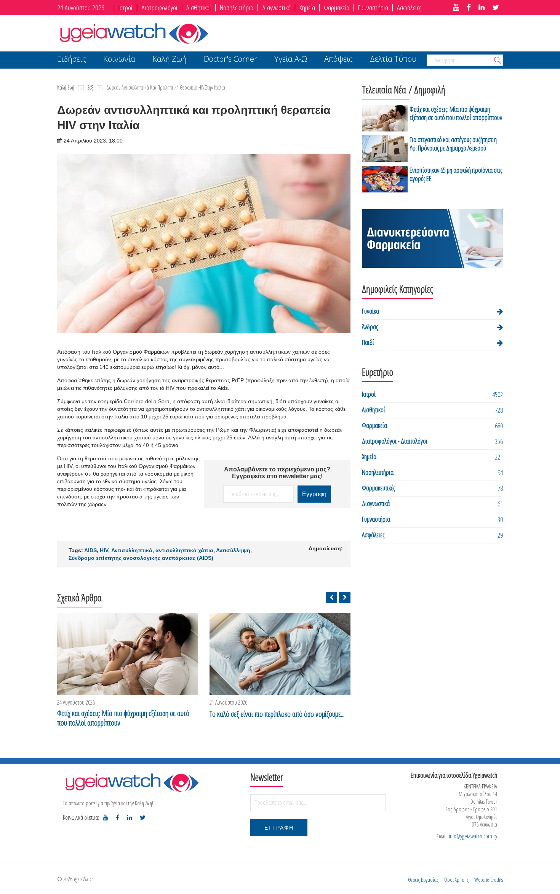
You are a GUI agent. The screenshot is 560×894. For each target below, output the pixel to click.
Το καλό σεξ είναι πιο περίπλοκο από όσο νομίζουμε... (277, 714)
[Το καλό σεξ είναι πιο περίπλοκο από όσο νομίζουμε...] (280, 654)
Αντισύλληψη (233, 550)
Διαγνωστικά (276, 7)
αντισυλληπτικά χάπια (184, 550)
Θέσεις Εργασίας (423, 879)
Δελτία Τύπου (393, 59)
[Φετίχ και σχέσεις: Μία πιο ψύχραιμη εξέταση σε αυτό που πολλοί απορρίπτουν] (127, 654)
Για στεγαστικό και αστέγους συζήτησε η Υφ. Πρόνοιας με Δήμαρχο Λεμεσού (453, 143)
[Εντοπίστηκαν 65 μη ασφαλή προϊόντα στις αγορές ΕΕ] (385, 179)
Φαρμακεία (336, 7)
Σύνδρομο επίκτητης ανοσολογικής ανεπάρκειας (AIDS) (141, 558)
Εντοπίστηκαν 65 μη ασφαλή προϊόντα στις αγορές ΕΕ (456, 174)
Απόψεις (338, 59)
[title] (456, 7)
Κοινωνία (119, 59)
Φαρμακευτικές (378, 487)
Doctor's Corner (230, 59)
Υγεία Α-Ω (290, 59)
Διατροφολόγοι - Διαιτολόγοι (394, 440)
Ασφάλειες (409, 7)
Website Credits (488, 879)
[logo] (131, 782)
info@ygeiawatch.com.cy (473, 836)
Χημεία (307, 7)
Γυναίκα (370, 311)
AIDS (90, 550)
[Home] (133, 32)
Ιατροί (125, 7)
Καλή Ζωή (169, 59)
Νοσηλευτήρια (236, 7)
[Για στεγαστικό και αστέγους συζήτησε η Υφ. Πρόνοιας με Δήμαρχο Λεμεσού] (385, 148)
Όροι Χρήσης (456, 879)
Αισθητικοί (198, 7)
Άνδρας (370, 326)
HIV (104, 550)
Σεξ (90, 87)
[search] (497, 61)
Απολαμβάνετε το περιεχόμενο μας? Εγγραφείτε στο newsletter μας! (277, 472)
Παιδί (368, 342)
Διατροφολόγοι (159, 7)
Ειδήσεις (71, 59)
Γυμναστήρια (373, 7)
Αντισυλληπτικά (131, 550)
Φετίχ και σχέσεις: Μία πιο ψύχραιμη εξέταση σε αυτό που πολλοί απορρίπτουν (123, 717)
